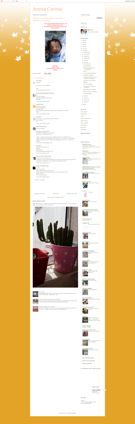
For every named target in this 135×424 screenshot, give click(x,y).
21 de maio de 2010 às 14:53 (42, 123)
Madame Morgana (86, 325)
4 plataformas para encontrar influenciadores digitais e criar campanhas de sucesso (91, 147)
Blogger (74, 413)
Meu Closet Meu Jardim (88, 357)
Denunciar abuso (85, 133)
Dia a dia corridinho (87, 297)
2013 (83, 44)
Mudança (85, 82)
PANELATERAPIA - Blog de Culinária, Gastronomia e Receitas (91, 167)
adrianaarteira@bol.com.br (90, 402)
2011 (83, 48)
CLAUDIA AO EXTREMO (88, 251)
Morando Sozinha (86, 144)
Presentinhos (84, 125)
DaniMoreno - (85, 151)
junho (85, 60)
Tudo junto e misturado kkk (89, 80)
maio (85, 62)
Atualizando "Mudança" (88, 75)
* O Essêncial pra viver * (88, 307)
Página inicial (56, 193)
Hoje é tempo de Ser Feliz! (88, 329)
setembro (86, 58)
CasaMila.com (85, 223)
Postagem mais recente (39, 193)
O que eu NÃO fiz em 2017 (94, 224)
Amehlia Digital (86, 157)
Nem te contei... (86, 241)
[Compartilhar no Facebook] (49, 73)
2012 (83, 46)
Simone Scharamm (41, 165)
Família (82, 116)
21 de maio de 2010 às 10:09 (42, 101)
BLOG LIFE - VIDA (86, 269)
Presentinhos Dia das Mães (89, 89)
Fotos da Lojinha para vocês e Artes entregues (49, 299)
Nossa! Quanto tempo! (39, 201)
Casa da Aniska (86, 260)
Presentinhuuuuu (87, 64)
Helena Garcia (39, 126)
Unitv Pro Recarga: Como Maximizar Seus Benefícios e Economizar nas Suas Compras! (91, 153)
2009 (83, 104)
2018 (83, 40)
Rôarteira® (85, 316)
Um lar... (84, 191)
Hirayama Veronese (87, 363)
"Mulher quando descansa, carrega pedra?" (89, 68)
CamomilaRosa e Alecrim (88, 172)
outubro (85, 56)
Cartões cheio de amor (93, 349)
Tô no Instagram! (92, 233)
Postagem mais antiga (72, 193)
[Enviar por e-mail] (44, 73)
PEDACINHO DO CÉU (87, 348)
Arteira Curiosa (47, 8)
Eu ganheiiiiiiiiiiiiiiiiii (87, 93)
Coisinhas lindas (87, 66)
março (85, 98)
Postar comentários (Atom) (57, 197)
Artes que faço (84, 111)
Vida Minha (83, 129)
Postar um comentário (40, 179)
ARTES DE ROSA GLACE (88, 279)
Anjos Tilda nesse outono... (94, 173)
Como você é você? (92, 201)
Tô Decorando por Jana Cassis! (90, 209)
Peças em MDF (84, 123)
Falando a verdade (86, 327)
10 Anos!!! (90, 192)
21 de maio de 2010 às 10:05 (42, 90)
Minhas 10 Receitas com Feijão (89, 169)
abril (85, 96)
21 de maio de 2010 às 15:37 (42, 162)
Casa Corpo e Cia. (86, 232)
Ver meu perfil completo (93, 32)
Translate (97, 392)
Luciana (38, 104)
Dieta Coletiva (84, 114)
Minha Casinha (84, 120)
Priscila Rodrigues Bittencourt (43, 93)
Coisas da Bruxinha (87, 219)
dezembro (86, 52)
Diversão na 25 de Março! (93, 331)
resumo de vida (85, 220)
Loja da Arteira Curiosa (86, 118)
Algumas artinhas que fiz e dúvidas (47, 306)
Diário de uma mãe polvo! (88, 360)
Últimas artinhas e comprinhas (90, 91)
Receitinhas (83, 127)
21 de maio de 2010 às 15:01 (42, 153)
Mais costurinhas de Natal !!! (94, 299)
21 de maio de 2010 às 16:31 (42, 176)
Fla (37, 116)
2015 (83, 42)
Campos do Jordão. (92, 280)
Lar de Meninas (86, 339)
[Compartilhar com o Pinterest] (50, 73)
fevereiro (86, 100)
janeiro (85, 102)
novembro (86, 54)
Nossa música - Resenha (93, 182)
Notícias (85, 71)
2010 (83, 50)
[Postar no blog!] (46, 73)
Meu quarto (41, 292)
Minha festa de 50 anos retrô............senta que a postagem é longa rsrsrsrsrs (94, 319)
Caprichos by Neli (86, 181)
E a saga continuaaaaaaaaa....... (90, 73)
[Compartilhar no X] (47, 73)
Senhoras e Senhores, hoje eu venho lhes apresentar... (90, 77)
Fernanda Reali (86, 200)
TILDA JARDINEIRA (92, 289)
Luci (37, 80)
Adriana (91, 30)
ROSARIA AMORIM (87, 288)
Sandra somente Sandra (42, 156)
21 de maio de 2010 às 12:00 (42, 113)
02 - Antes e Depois (87, 84)
